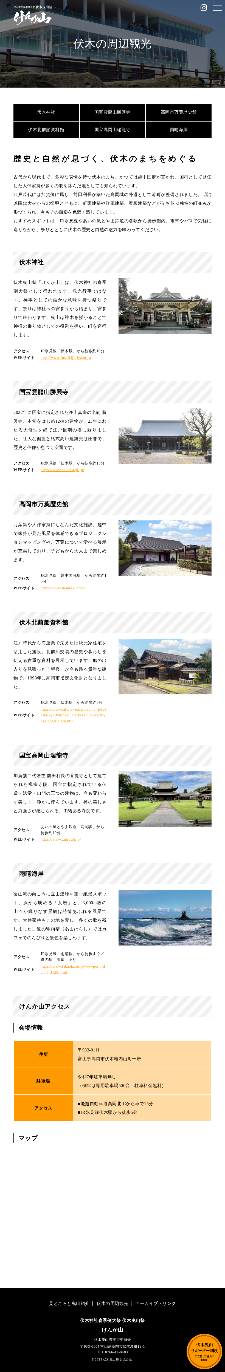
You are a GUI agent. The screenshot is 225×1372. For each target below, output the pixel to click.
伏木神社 (46, 112)
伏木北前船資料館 (46, 129)
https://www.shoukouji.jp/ (62, 470)
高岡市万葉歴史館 (179, 112)
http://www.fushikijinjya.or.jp (66, 357)
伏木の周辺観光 (112, 1303)
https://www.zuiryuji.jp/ (61, 839)
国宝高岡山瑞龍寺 (112, 129)
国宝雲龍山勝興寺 (112, 112)
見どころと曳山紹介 (69, 1303)
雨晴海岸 (179, 129)
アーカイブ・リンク (155, 1303)
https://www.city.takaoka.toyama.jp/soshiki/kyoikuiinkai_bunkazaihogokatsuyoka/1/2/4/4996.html (73, 715)
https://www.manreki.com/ (63, 588)
